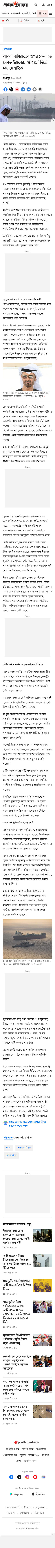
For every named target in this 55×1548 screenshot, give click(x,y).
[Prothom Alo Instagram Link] (29, 1478)
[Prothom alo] (15, 4)
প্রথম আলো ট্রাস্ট (10, 1455)
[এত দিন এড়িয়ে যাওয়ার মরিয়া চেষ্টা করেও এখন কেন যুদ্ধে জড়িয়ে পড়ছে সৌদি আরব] (42, 1390)
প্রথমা (18, 1461)
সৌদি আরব (11, 1155)
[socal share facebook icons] (6, 91)
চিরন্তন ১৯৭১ (34, 1455)
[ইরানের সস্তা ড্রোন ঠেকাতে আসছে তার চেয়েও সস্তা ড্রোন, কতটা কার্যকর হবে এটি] (42, 1239)
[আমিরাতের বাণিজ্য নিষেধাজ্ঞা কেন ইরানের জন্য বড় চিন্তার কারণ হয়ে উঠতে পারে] (42, 1264)
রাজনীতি (26, 13)
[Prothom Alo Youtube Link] (37, 1478)
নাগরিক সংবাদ (12, 1449)
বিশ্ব (34, 13)
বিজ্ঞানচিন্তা (41, 1449)
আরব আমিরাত (24, 1148)
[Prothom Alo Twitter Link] (21, 1478)
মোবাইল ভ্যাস (30, 1461)
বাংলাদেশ (15, 13)
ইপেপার (45, 1455)
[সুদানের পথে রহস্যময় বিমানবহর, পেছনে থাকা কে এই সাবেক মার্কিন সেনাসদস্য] (42, 1415)
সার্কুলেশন (40, 1507)
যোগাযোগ (24, 1513)
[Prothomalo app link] (16, 1494)
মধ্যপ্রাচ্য (7, 49)
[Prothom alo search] (36, 5)
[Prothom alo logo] (27, 1443)
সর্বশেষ (5, 13)
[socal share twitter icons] (12, 91)
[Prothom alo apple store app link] (38, 1494)
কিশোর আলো (28, 1449)
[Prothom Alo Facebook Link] (13, 1478)
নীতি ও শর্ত (10, 1513)
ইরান (8, 1148)
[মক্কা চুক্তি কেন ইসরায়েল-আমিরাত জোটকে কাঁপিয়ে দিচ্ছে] (42, 1287)
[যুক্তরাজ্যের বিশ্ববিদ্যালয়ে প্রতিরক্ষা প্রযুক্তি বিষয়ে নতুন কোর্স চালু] (42, 1342)
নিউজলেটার (39, 1513)
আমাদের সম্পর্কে (12, 1507)
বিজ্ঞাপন (27, 1507)
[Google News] (43, 1477)
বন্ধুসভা (23, 1455)
